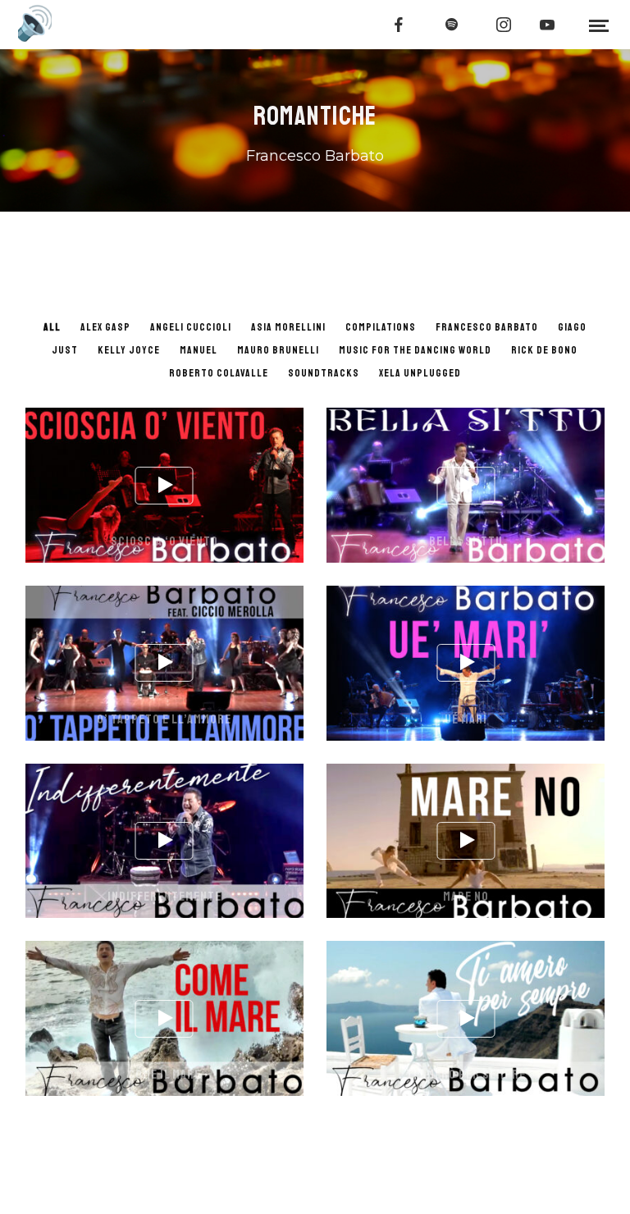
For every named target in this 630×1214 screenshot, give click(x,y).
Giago (572, 327)
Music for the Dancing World (415, 350)
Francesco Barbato (487, 327)
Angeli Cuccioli (190, 327)
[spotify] (452, 24)
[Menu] (598, 24)
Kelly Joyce (129, 350)
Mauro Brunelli (278, 350)
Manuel (198, 350)
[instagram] (504, 24)
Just (65, 350)
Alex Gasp (105, 327)
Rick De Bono (544, 350)
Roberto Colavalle (218, 373)
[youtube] (548, 24)
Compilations (380, 327)
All (52, 327)
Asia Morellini (288, 327)
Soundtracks (323, 373)
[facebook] (399, 24)
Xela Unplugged (420, 373)
